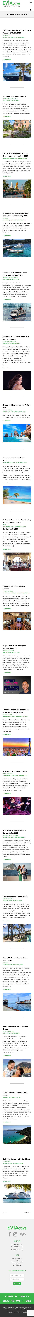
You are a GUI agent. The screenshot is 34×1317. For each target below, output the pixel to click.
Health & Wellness (17, 1265)
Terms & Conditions (8, 1307)
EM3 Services (26, 1309)
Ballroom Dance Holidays (17, 1262)
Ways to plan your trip (17, 1258)
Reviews (17, 1260)
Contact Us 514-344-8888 (17, 1312)
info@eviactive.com (18, 1249)
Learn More (7, 59)
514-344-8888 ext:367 (18, 1248)
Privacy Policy (17, 1307)
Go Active (17, 1263)
